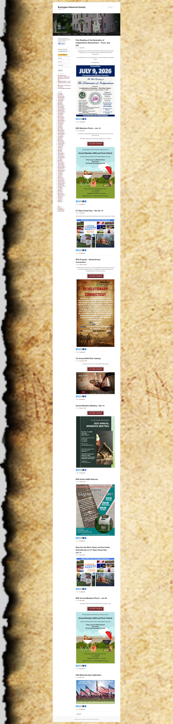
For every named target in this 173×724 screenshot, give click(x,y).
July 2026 (60, 93)
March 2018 (60, 193)
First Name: (60, 58)
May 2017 (60, 200)
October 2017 (60, 196)
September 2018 (61, 186)
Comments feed (61, 209)
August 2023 (60, 123)
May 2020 (60, 160)
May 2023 (60, 126)
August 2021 (60, 146)
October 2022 (60, 134)
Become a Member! (102, 34)
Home (59, 34)
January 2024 (60, 119)
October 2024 (60, 110)
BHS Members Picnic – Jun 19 (88, 128)
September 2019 (61, 170)
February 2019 (61, 178)
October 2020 (60, 156)
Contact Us (94, 34)
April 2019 (60, 177)
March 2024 (60, 116)
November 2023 (61, 120)
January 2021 (60, 154)
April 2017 (60, 201)
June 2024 (60, 114)
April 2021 (60, 151)
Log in (59, 206)
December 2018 (61, 181)
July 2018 (60, 187)
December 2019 (61, 166)
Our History (82, 34)
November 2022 (61, 133)
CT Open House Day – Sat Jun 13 (89, 210)
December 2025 (61, 97)
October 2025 (60, 99)
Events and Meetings (67, 34)
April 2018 (60, 191)
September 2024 (61, 111)
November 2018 (61, 183)
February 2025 (61, 106)
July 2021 (60, 147)
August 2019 (60, 171)
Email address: (60, 65)
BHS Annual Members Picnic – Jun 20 (91, 598)
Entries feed (60, 208)
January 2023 (60, 131)
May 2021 (60, 150)
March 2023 (60, 129)
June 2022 (60, 137)
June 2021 (60, 149)
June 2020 (60, 159)
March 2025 (60, 104)
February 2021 (61, 153)
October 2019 (60, 169)
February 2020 (61, 163)
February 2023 (61, 130)
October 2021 (60, 144)
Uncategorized (82, 121)
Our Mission (75, 34)
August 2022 (60, 136)
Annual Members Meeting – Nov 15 (90, 405)
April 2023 (60, 127)
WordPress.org (61, 211)
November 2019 (61, 167)
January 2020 (60, 164)
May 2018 (60, 190)
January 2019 (60, 180)
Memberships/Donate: (62, 49)
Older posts (78, 714)
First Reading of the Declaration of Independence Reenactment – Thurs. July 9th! (93, 43)
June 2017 (60, 198)
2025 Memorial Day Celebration (88, 675)
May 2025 (60, 103)
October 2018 (60, 184)
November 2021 (61, 143)
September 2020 (61, 157)
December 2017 (61, 194)
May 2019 (60, 176)
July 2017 (60, 197)
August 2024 (60, 113)
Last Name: (60, 61)
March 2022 (60, 140)
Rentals (87, 34)
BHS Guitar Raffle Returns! (87, 479)
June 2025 (60, 102)
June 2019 (60, 174)
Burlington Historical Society (72, 7)
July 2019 (60, 173)
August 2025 (60, 100)
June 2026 (60, 94)
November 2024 (61, 109)
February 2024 (61, 117)
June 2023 (60, 124)
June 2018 (60, 188)
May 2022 (60, 139)
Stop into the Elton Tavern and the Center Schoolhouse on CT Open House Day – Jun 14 (93, 550)
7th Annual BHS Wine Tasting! (88, 358)
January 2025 (60, 107)
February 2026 (61, 96)
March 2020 (60, 161)
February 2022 (61, 141)
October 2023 (60, 121)
